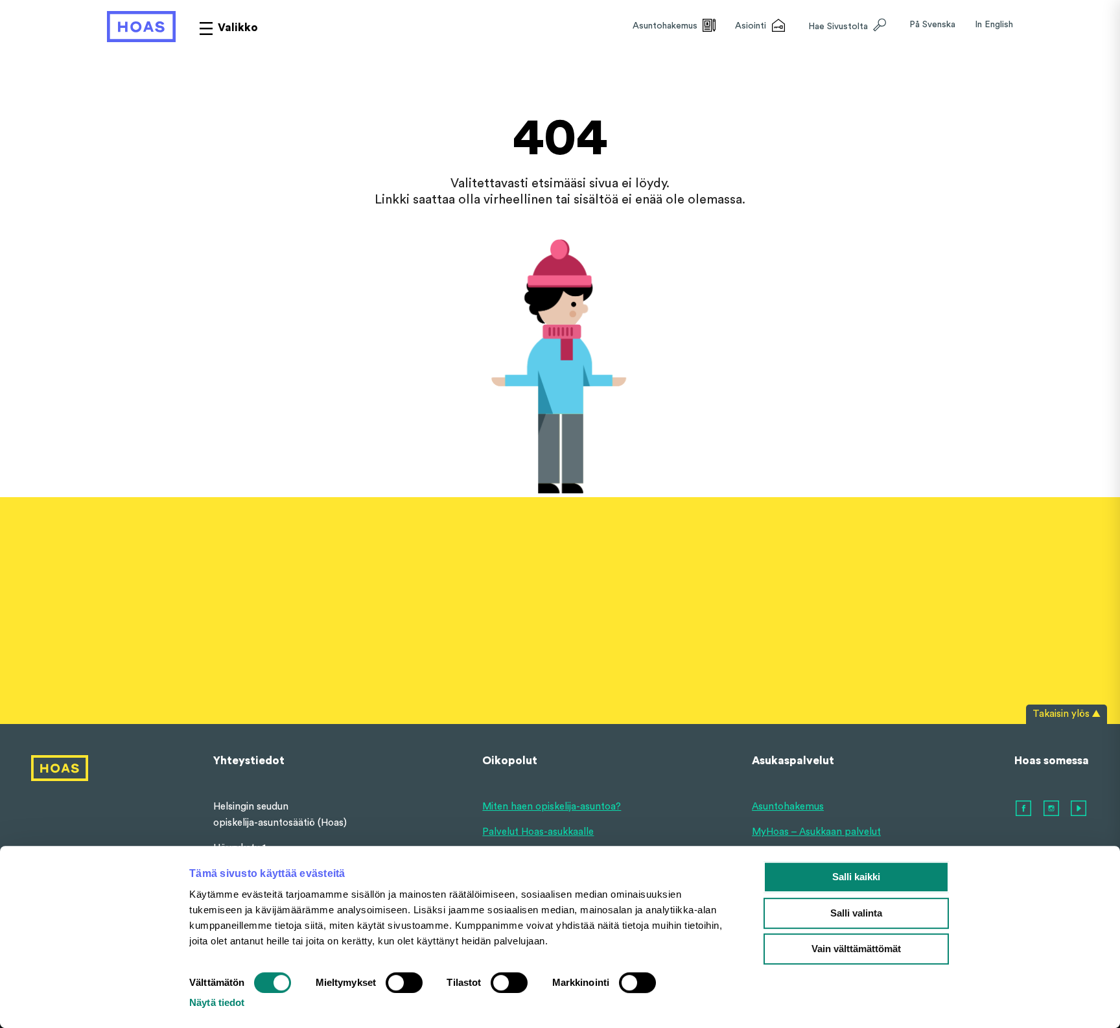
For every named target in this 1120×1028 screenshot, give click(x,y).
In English (994, 24)
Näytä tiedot (216, 1002)
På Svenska (932, 24)
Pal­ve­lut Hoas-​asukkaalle (538, 832)
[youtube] (1079, 809)
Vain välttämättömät (856, 948)
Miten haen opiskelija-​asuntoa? (551, 807)
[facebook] (1024, 809)
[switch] (404, 982)
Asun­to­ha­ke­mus (788, 807)
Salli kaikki (856, 876)
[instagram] (1052, 809)
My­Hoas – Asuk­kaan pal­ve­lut (816, 832)
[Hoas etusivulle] (141, 26)
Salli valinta (856, 912)
